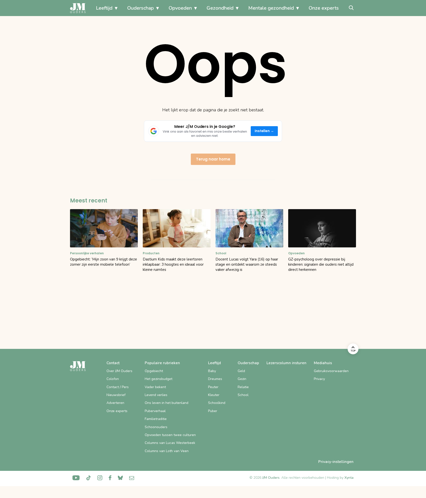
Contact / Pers (117, 387)
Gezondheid (220, 8)
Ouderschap (140, 8)
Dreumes (215, 379)
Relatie (243, 387)
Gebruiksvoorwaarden (331, 371)
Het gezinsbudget (158, 379)
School (243, 395)
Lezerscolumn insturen (286, 362)
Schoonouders (156, 427)
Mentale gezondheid (271, 8)
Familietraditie (156, 419)
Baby (212, 371)
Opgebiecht (154, 371)
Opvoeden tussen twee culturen (170, 435)
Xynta (349, 477)
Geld (241, 371)
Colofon (112, 379)
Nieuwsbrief (115, 395)
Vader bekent (155, 387)
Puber (212, 411)
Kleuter (213, 395)
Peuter (213, 387)
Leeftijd (104, 8)
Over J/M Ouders (119, 371)
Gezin (242, 379)
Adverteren (115, 402)
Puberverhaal (155, 411)
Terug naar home (213, 159)
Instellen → (264, 131)
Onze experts (324, 8)
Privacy (319, 379)
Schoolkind (216, 402)
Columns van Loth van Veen (167, 451)
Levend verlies (156, 395)
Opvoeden (180, 8)
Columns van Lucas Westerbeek (170, 442)
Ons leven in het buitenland (166, 402)
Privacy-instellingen (336, 461)
